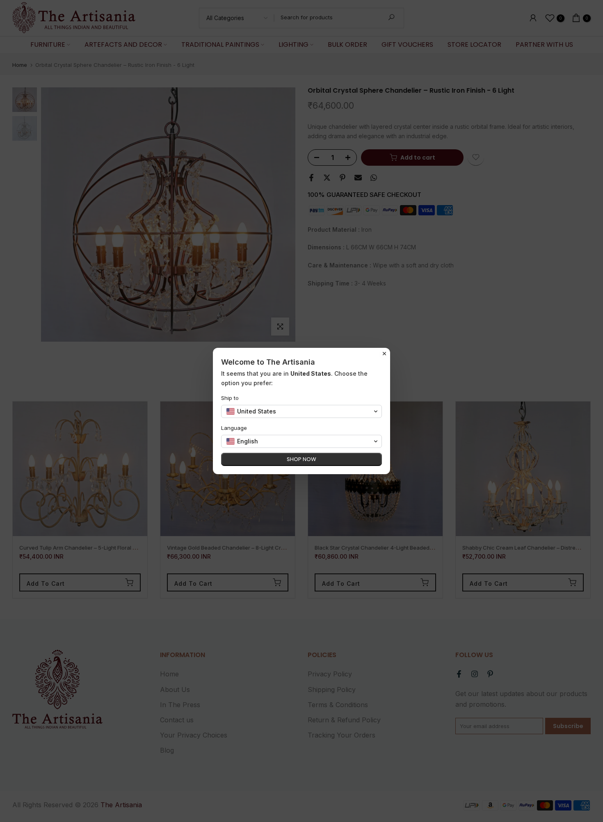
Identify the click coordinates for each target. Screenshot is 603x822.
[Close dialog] (384, 353)
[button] (301, 411)
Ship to (230, 398)
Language (234, 428)
